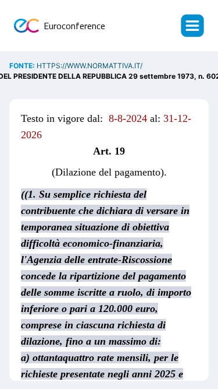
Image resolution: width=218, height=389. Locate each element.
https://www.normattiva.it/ (89, 65)
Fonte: (23, 65)
